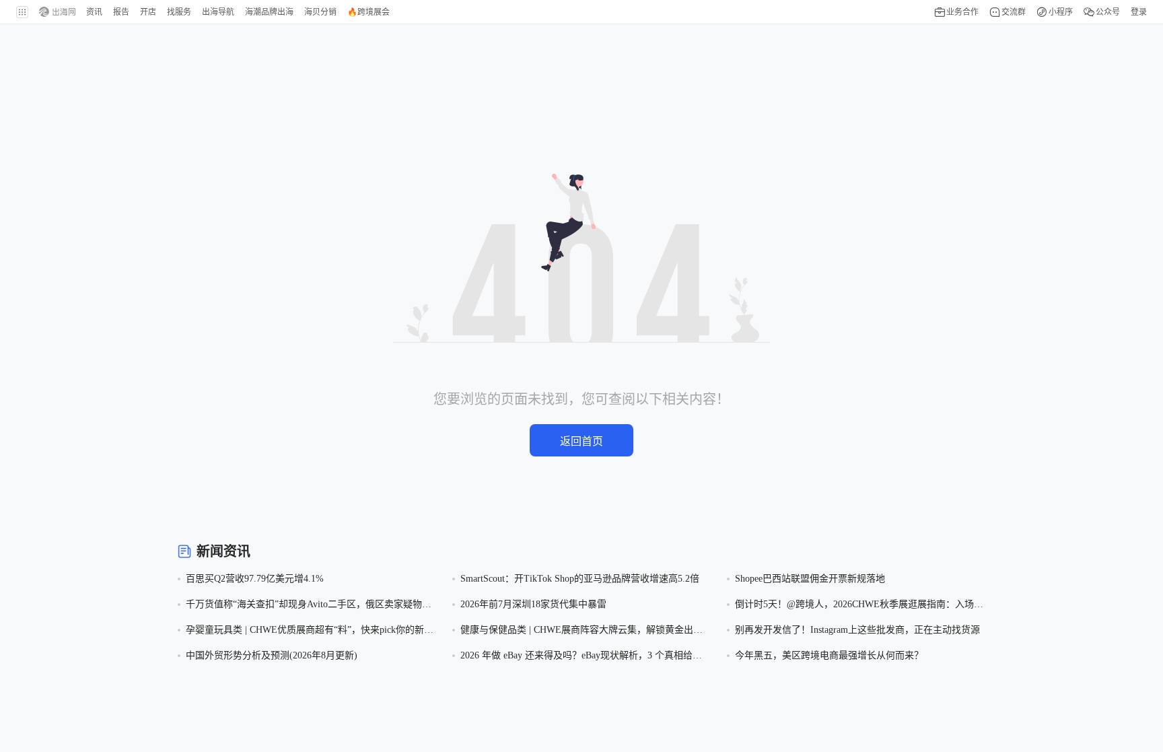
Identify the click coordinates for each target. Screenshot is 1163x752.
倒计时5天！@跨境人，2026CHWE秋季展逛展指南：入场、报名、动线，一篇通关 (859, 605)
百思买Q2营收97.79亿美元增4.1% (255, 579)
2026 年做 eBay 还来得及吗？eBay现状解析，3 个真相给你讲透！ (581, 656)
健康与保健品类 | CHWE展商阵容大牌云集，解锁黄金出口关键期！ (581, 631)
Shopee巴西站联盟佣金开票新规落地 (810, 579)
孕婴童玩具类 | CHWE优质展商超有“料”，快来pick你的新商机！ (309, 631)
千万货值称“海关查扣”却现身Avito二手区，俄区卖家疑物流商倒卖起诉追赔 (308, 605)
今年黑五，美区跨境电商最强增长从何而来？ (829, 655)
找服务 (179, 12)
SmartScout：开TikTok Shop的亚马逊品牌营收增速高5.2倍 (579, 579)
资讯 (94, 12)
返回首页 (581, 441)
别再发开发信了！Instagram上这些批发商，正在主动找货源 (857, 630)
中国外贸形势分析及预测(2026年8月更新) (271, 655)
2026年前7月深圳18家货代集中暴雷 (533, 604)
